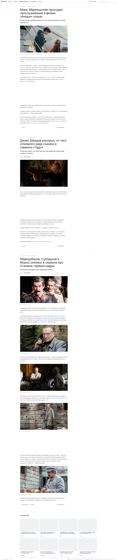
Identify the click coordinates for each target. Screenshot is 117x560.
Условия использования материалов (101, 559)
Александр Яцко (46, 318)
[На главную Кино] (5, 1)
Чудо (42, 194)
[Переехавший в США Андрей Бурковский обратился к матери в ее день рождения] (29, 528)
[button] (44, 39)
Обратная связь (112, 559)
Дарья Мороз (43, 320)
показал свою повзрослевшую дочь (41, 241)
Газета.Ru (34, 6)
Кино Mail (33, 137)
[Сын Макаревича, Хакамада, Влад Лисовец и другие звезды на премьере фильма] (68, 528)
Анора (59, 59)
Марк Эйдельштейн (35, 57)
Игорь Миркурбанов (48, 316)
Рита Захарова (27, 272)
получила (58, 121)
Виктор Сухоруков (60, 316)
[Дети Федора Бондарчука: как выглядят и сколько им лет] (49, 528)
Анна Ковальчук (42, 322)
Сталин (49, 308)
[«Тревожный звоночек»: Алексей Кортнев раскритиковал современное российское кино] (88, 547)
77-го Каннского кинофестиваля (39, 123)
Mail (2, 559)
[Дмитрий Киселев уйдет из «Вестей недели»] (29, 547)
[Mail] (2, 1)
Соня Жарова (27, 156)
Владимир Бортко (41, 396)
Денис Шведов (24, 192)
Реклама (10, 559)
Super (57, 227)
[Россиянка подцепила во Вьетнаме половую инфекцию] (49, 547)
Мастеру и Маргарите (58, 398)
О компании (6, 559)
